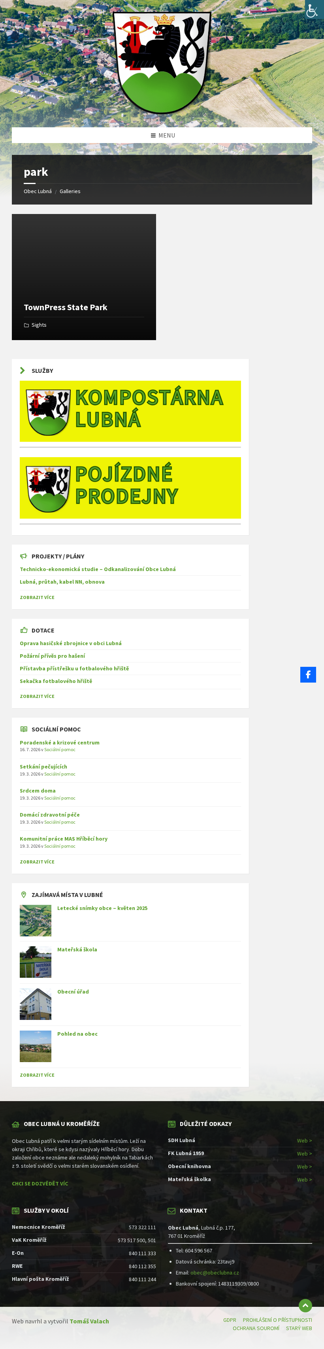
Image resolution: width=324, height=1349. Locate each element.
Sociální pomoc (59, 749)
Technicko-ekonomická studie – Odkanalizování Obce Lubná (98, 569)
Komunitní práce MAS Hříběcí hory (63, 838)
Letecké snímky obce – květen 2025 (102, 908)
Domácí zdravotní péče (50, 814)
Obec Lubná (38, 191)
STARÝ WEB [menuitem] (299, 1328)
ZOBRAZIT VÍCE (37, 597)
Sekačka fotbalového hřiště (56, 681)
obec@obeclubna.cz (214, 1272)
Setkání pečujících (43, 766)
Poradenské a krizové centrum (60, 742)
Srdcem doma (38, 790)
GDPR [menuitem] (229, 1319)
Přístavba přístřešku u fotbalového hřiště (74, 668)
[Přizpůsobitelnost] (314, 9)
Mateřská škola (77, 949)
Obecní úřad (73, 991)
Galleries (70, 191)
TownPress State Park (65, 307)
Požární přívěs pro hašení (52, 655)
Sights (39, 324)
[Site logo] (162, 112)
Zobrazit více (37, 1075)
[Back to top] (305, 1305)
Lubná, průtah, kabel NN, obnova (62, 581)
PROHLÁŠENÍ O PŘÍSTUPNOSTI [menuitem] (277, 1319)
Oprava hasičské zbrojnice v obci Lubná (71, 643)
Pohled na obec (77, 1033)
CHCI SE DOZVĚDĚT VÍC (40, 1183)
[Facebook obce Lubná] (308, 675)
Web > (304, 1140)
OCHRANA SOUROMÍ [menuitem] (256, 1328)
